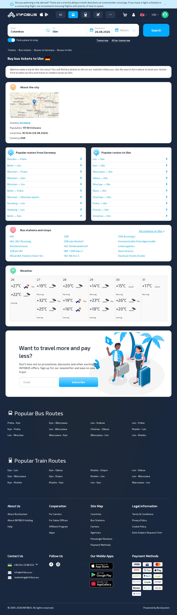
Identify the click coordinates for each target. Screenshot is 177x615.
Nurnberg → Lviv (16, 203)
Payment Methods (101, 544)
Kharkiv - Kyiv (56, 482)
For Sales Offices (58, 520)
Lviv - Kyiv (96, 482)
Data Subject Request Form (147, 532)
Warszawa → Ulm (102, 171)
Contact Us (15, 556)
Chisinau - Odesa (100, 429)
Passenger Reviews (101, 538)
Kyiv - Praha (14, 429)
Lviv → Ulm (98, 159)
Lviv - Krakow (98, 422)
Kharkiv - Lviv (139, 429)
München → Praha (17, 171)
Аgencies (96, 532)
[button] (110, 14)
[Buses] (73, 14)
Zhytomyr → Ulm (102, 197)
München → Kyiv (16, 178)
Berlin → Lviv (14, 165)
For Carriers (55, 514)
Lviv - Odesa (138, 470)
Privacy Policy (139, 520)
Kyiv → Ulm (99, 165)
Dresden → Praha (16, 159)
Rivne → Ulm (99, 190)
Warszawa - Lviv (100, 435)
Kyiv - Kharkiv (15, 482)
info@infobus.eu (23, 572)
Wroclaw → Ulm (101, 184)
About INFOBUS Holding (20, 520)
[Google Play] (46, 14)
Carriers (95, 526)
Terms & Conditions (142, 514)
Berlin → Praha (15, 190)
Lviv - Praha (138, 422)
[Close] (165, 4)
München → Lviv (16, 184)
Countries (96, 514)
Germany (25, 122)
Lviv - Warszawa (58, 429)
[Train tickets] (85, 14)
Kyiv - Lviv (13, 470)
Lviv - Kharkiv (139, 435)
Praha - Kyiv (14, 422)
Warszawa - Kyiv (58, 435)
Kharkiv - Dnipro (99, 470)
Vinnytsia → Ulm (102, 215)
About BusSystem (17, 514)
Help (10, 526)
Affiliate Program (58, 526)
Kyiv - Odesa (56, 470)
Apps (52, 532)
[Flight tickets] (98, 14)
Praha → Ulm (100, 203)
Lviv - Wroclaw (16, 435)
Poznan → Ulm (101, 209)
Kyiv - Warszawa (58, 422)
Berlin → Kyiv (14, 215)
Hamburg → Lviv (16, 209)
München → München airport (23, 197)
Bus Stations (98, 520)
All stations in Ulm (151, 231)
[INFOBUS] (22, 14)
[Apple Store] (41, 14)
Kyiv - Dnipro (56, 476)
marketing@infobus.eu (26, 577)
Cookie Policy (139, 526)
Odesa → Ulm (100, 178)
